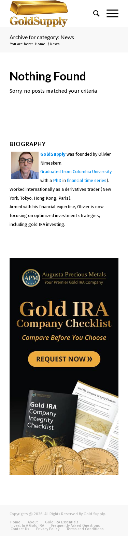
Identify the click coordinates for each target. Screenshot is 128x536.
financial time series (86, 180)
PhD (57, 180)
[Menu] (109, 13)
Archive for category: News (42, 37)
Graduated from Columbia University (76, 171)
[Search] (93, 13)
